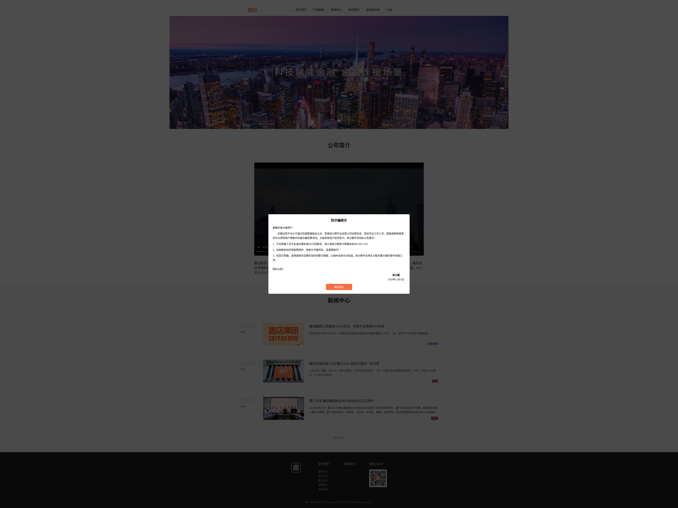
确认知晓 (339, 287)
